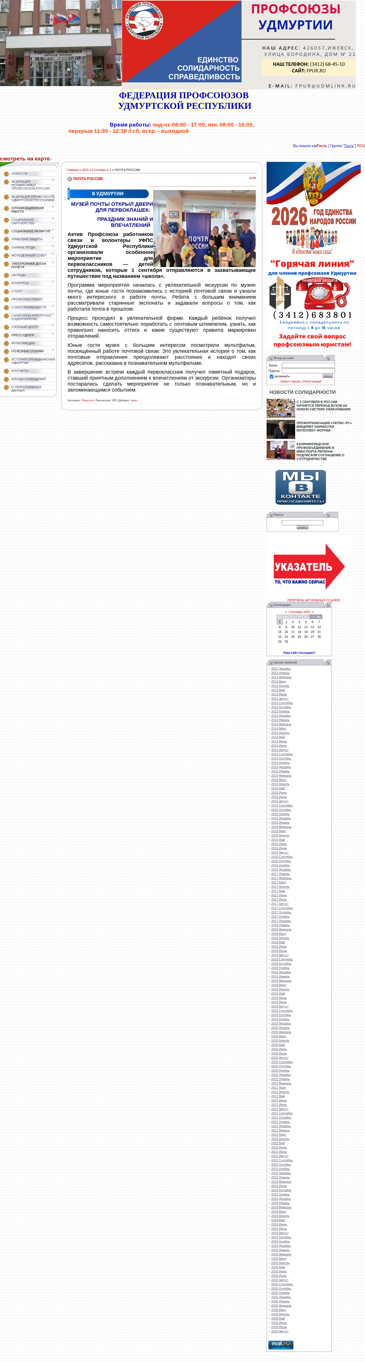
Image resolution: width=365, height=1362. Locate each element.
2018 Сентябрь (282, 959)
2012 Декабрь (281, 668)
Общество (87, 400)
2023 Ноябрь (280, 1194)
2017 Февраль (281, 878)
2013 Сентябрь (282, 703)
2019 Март (278, 985)
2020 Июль (279, 1053)
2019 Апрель (280, 989)
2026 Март (278, 1310)
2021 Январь (280, 1079)
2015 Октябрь (281, 809)
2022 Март (278, 1134)
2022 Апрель (280, 1139)
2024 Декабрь (281, 1245)
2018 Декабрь (281, 972)
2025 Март (278, 1258)
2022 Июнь (279, 1147)
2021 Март (278, 1087)
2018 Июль (279, 950)
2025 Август (280, 1280)
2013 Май (278, 690)
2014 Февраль (281, 724)
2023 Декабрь (281, 1198)
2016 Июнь (279, 844)
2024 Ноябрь (280, 1241)
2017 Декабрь (281, 921)
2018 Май (278, 942)
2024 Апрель (280, 1216)
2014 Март (278, 728)
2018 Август (280, 955)
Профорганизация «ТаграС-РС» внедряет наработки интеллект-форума (324, 426)
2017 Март (278, 882)
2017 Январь (280, 874)
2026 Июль (279, 1327)
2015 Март (278, 779)
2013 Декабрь (281, 715)
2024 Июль (279, 1228)
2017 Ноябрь (280, 916)
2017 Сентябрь (282, 908)
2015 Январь (280, 771)
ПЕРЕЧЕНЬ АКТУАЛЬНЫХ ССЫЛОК (313, 600)
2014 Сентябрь (282, 754)
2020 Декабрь (281, 1074)
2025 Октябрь (281, 1288)
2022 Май (278, 1143)
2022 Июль (279, 1151)
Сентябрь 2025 (299, 612)
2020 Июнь (279, 1049)
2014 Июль (279, 745)
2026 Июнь (279, 1322)
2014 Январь (280, 720)
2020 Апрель (280, 1040)
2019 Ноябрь (280, 1019)
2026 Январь (280, 1301)
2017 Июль (279, 899)
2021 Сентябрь (282, 1113)
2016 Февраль (281, 826)
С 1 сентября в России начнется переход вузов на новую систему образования (323, 405)
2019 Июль (279, 1002)
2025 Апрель (280, 1263)
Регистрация (312, 381)
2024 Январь (280, 1203)
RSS (361, 146)
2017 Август (280, 903)
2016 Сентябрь (282, 856)
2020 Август (280, 1057)
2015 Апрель (280, 784)
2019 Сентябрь (282, 1010)
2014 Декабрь (281, 767)
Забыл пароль (290, 381)
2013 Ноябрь (280, 711)
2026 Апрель (280, 1314)
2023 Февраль (281, 1181)
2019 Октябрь (281, 1015)
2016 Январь (280, 822)
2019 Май (278, 993)
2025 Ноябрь (280, 1292)
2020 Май (278, 1045)
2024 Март (278, 1211)
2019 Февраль (281, 980)
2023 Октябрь (281, 1190)
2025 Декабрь (281, 1297)
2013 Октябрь (281, 707)
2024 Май (278, 1220)
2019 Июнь (279, 997)
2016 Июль (279, 848)
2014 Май (278, 737)
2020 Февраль (281, 1032)
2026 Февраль (281, 1305)
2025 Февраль (281, 1254)
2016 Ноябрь (280, 865)
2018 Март (278, 933)
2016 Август (280, 852)
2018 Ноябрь (280, 968)
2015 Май (278, 788)
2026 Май (278, 1318)
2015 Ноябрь (280, 814)
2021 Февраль (281, 1083)
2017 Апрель (280, 886)
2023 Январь (280, 1177)
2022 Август (280, 1156)
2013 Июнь (279, 694)
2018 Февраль (281, 929)
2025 (85, 170)
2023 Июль (279, 1186)
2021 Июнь (279, 1100)
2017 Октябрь (281, 912)
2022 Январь (280, 1130)
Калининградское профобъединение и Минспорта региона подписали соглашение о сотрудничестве (320, 451)
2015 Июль (279, 797)
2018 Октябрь (281, 963)
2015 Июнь (279, 792)
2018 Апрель (280, 938)
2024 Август (280, 1233)
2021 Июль (279, 1104)
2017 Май (278, 891)
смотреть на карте (25, 159)
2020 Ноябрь (280, 1070)
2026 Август (280, 1331)
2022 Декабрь (281, 1173)
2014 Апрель (280, 732)
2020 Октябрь (281, 1066)
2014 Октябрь (281, 758)
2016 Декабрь (281, 869)
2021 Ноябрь (280, 1121)
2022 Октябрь (281, 1164)
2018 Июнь (279, 946)
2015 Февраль (281, 775)
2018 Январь (280, 925)
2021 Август (280, 1109)
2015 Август (280, 801)
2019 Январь (280, 976)
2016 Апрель (280, 835)
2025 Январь (280, 1250)
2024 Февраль (281, 1207)
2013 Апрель (280, 685)
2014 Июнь (279, 741)
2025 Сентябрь (282, 1284)
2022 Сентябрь (282, 1160)
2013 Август (280, 698)
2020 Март (278, 1036)
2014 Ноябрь (280, 762)
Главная (72, 170)
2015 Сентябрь (282, 805)
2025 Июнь (279, 1271)
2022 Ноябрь (280, 1168)
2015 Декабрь (281, 818)
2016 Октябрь (281, 861)
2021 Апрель (280, 1092)
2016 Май (278, 839)
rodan (134, 400)
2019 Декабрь (281, 1023)
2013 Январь (280, 673)
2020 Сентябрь (282, 1062)
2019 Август (280, 1006)
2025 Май (278, 1267)
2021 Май (278, 1096)
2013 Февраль (281, 677)
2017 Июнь (279, 895)
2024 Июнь (279, 1224)
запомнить (282, 376)
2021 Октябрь (281, 1117)
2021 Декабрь (281, 1126)
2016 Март (278, 831)
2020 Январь (280, 1027)
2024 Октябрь (281, 1237)
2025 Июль (279, 1275)
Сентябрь (99, 170)
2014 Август (280, 750)
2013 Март (278, 681)
